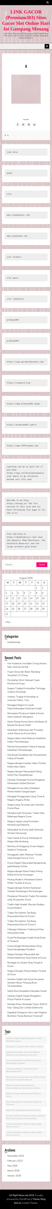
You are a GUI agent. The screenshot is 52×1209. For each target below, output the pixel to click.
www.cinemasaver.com (18, 215)
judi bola (12, 152)
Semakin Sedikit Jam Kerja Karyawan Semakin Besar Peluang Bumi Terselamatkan (25, 1117)
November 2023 (15, 1155)
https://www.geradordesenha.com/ (25, 362)
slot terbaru (14, 257)
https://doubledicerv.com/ (22, 537)
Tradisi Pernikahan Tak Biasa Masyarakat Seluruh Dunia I (24, 1125)
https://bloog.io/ (17, 503)
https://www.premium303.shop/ (23, 404)
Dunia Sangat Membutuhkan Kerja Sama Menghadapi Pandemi (23, 1061)
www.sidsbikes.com (17, 236)
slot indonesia (15, 299)
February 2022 (15, 1160)
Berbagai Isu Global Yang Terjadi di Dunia (24, 1047)
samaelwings (13, 642)
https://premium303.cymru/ (22, 425)
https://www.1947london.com (22, 446)
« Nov (8, 622)
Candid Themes (29, 1203)
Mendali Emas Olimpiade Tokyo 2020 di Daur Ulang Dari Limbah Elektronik (26, 1078)
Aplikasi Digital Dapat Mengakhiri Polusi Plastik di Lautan (24, 1039)
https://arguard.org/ (19, 383)
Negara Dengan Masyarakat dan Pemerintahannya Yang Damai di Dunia (23, 1086)
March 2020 (13, 1170)
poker (10, 173)
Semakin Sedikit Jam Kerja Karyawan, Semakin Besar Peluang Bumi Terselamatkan (25, 983)
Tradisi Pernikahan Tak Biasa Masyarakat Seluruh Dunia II (24, 1133)
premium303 (13, 320)
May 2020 (12, 1165)
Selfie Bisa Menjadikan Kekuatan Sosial (26, 991)
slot (9, 194)
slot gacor (13, 278)
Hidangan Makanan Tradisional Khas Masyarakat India (22, 1070)
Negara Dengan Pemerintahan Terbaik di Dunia (23, 1095)
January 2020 (14, 1175)
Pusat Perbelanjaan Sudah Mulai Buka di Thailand (23, 1103)
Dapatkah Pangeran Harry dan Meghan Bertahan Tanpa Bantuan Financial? (23, 1053)
